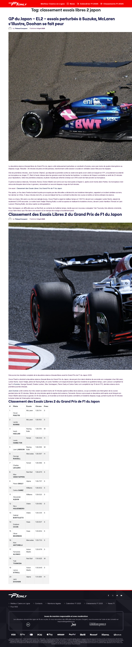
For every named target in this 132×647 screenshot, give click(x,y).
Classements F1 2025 (113, 4)
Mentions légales (54, 603)
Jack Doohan (13, 391)
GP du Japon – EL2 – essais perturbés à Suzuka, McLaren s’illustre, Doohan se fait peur (61, 21)
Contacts (38, 603)
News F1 (111, 603)
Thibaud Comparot (21, 28)
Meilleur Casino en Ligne (53, 4)
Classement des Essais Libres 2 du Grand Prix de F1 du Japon (39, 188)
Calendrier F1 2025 (89, 4)
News (72, 4)
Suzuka (17, 384)
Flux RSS (14, 607)
